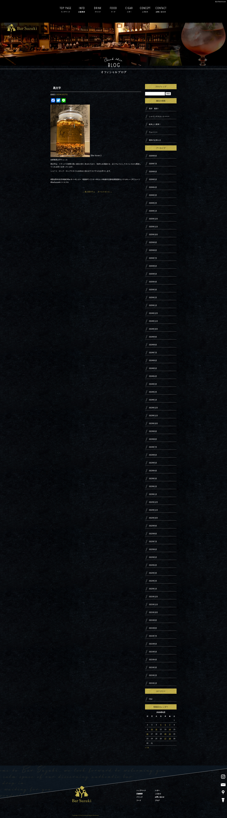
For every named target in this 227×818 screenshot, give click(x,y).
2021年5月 (153, 652)
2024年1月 (153, 400)
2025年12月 (153, 219)
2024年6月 (153, 360)
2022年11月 (153, 510)
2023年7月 (153, 447)
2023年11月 (153, 416)
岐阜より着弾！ (155, 124)
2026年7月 (153, 164)
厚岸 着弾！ (154, 109)
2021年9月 (153, 620)
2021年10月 (153, 612)
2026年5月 (153, 179)
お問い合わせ (161, 8)
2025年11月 (153, 227)
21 (170, 734)
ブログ (157, 800)
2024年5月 (153, 368)
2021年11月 (153, 604)
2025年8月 (153, 250)
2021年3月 (153, 667)
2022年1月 (153, 589)
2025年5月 (153, 274)
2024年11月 (153, 321)
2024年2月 (153, 392)
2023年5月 (153, 463)
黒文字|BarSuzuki (220, 1)
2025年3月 (153, 290)
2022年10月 (153, 518)
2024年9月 (153, 337)
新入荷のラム (88, 192)
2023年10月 (153, 423)
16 (147, 734)
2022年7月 (153, 541)
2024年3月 (153, 384)
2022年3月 (153, 573)
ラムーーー (153, 132)
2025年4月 (153, 282)
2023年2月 (153, 486)
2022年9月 (153, 526)
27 (165, 739)
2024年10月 (153, 329)
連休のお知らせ (155, 140)
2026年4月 (153, 187)
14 (170, 729)
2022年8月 (153, 534)
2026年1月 (153, 211)
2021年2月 (153, 675)
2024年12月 (153, 313)
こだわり (145, 8)
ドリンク (98, 8)
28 (170, 739)
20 (165, 734)
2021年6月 (153, 644)
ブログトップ (160, 87)
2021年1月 (153, 683)
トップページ (66, 8)
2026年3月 (153, 195)
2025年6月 (153, 266)
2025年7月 (153, 258)
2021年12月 (153, 597)
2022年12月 (153, 502)
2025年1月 (153, 305)
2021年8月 (153, 628)
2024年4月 (153, 376)
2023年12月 (153, 408)
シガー (129, 8)
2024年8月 (153, 345)
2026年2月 (153, 203)
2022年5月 (153, 557)
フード (113, 8)
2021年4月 (153, 660)
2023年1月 (153, 494)
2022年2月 (153, 581)
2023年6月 (153, 455)
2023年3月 (153, 479)
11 (156, 729)
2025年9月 (153, 242)
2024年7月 (153, 353)
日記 (150, 699)
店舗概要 (82, 8)
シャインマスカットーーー (159, 116)
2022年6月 (153, 549)
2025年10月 (153, 234)
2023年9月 (153, 431)
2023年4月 (153, 471)
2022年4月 (153, 565)
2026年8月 (153, 156)
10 (152, 729)
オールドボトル (105, 192)
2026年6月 (153, 172)
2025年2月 (153, 297)
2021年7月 (153, 636)
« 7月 (147, 748)
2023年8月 (153, 439)
